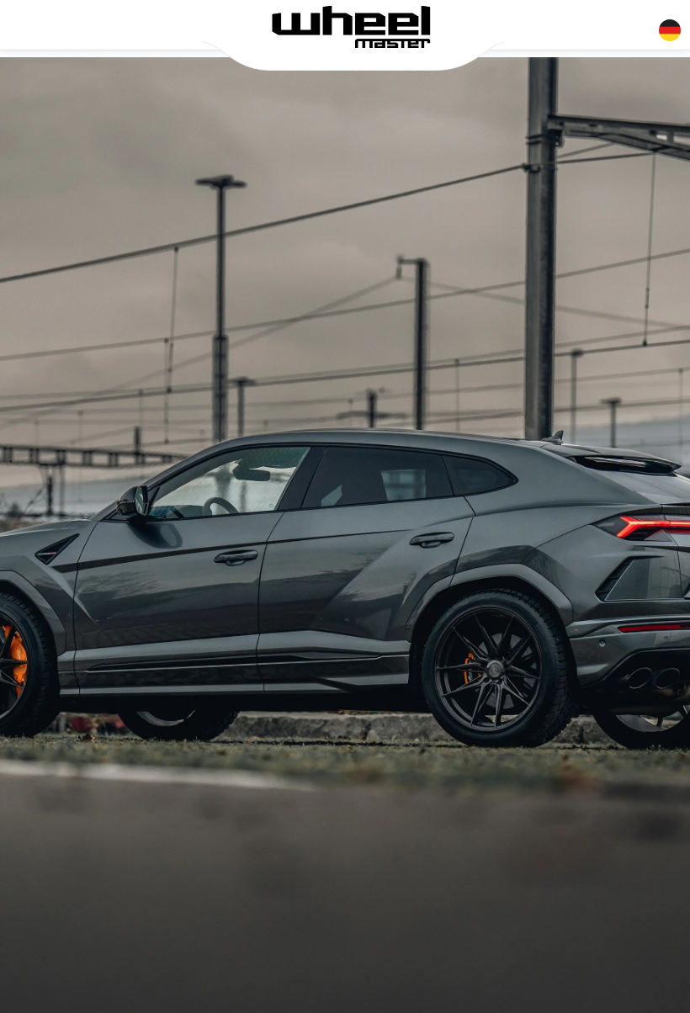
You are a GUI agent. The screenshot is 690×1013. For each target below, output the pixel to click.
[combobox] (670, 27)
